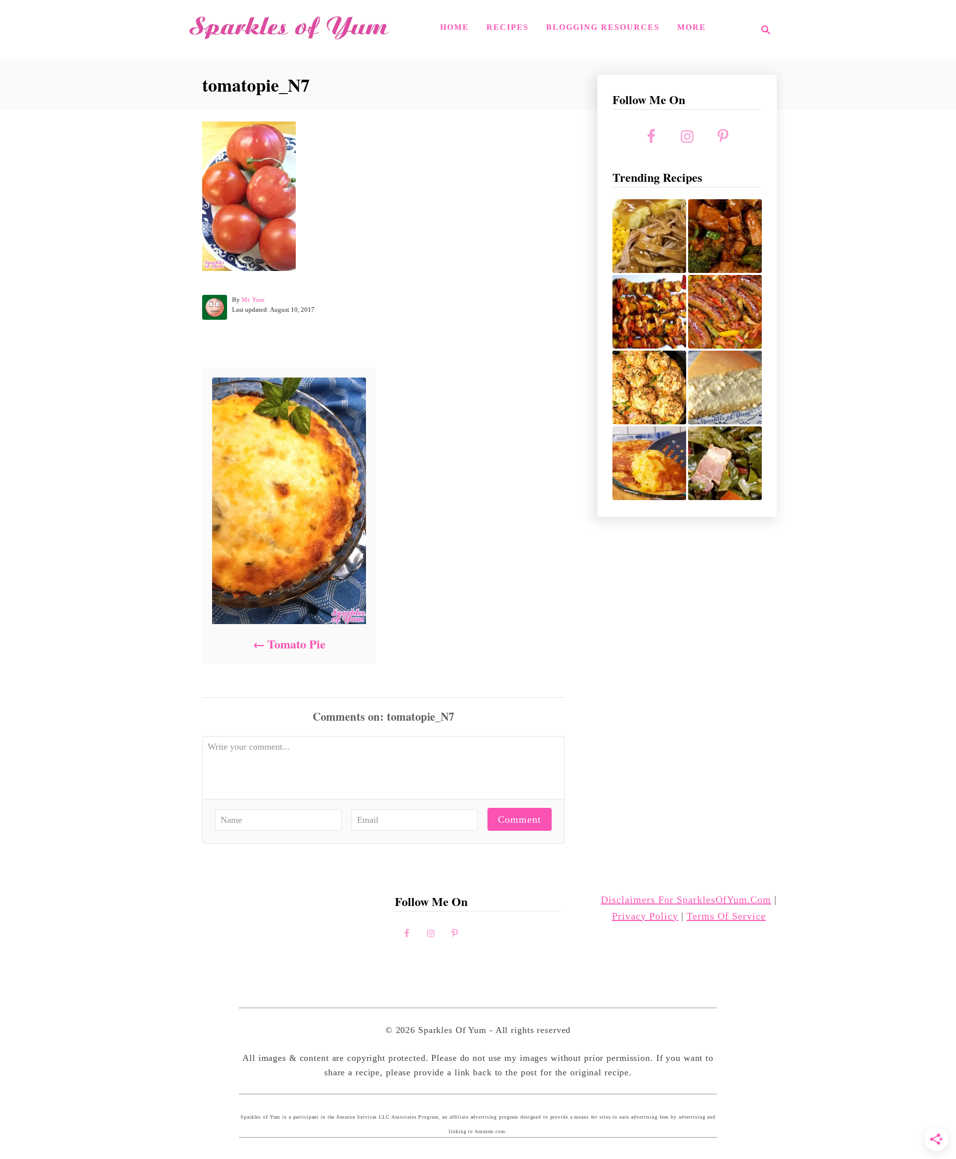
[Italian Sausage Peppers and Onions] (725, 312)
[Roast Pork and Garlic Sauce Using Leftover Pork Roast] (725, 236)
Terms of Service (726, 915)
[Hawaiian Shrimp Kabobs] (649, 312)
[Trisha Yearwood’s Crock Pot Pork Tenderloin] (649, 236)
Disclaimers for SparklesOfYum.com (686, 899)
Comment (519, 819)
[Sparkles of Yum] (288, 30)
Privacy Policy (645, 915)
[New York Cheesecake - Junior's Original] (725, 387)
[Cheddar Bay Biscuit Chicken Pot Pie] (649, 387)
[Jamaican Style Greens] (725, 463)
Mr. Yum (252, 299)
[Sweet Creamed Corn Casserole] (649, 463)
